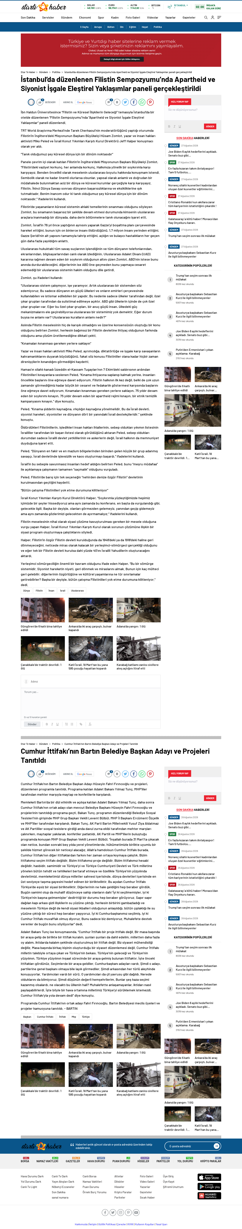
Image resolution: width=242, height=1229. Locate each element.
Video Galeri (147, 1181)
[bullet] (71, 724)
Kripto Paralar (210, 1160)
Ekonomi (85, 17)
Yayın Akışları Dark (63, 1181)
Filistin (39, 590)
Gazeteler (189, 17)
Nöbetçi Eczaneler (63, 1187)
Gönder (32, 724)
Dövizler (119, 1181)
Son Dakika (28, 17)
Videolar (152, 17)
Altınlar (118, 1176)
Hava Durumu (96, 1160)
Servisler (48, 17)
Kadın (115, 17)
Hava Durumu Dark (32, 1176)
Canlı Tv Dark (60, 1176)
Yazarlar (170, 17)
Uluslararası (77, 590)
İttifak (62, 1016)
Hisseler (143, 1160)
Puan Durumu (121, 1160)
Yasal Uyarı (161, 1224)
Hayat (145, 26)
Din (121, 26)
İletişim (93, 1224)
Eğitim (132, 26)
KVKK (131, 1224)
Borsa (25, 1160)
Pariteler (163, 1160)
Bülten (110, 26)
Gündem (66, 17)
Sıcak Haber (147, 1197)
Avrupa (98, 26)
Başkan (27, 1016)
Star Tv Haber (28, 72)
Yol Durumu (185, 1160)
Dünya (26, 590)
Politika (158, 26)
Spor (101, 17)
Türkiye (86, 1016)
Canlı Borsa (89, 1176)
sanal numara (60, 1197)
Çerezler (121, 1224)
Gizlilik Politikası (107, 1224)
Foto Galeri (133, 17)
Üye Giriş (168, 1176)
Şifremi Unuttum (173, 1187)
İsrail (62, 590)
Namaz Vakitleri (47, 1160)
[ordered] (66, 724)
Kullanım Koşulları (144, 1224)
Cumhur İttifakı (45, 1016)
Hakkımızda (81, 1224)
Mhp (74, 1016)
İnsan (51, 590)
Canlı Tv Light (29, 1187)
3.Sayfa (84, 26)
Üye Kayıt (169, 1181)
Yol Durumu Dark (31, 1181)
